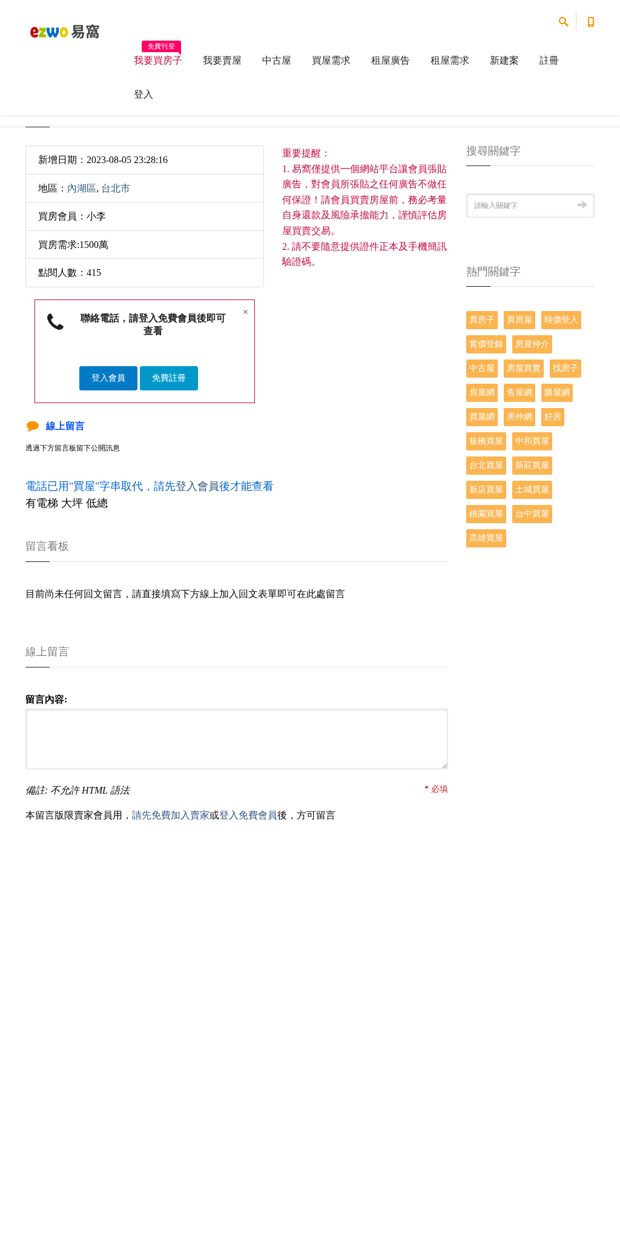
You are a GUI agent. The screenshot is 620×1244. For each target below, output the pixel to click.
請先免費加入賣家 (170, 815)
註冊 (549, 60)
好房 (552, 416)
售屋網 (519, 392)
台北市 (115, 188)
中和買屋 (532, 441)
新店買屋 (486, 489)
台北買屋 (486, 465)
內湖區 (81, 188)
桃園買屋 (486, 513)
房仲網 (519, 416)
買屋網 (482, 416)
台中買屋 (532, 513)
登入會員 (108, 378)
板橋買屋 (486, 441)
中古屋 (276, 60)
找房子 (565, 368)
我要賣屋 (222, 60)
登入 (143, 94)
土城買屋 (532, 489)
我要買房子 (158, 56)
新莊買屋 (532, 465)
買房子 (482, 319)
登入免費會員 (248, 815)
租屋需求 (449, 60)
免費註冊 (169, 378)
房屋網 (482, 392)
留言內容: (46, 699)
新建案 (504, 60)
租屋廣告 (390, 60)
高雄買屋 (486, 538)
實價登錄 (486, 344)
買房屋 (519, 319)
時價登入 (561, 319)
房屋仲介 (532, 344)
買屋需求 (331, 60)
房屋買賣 (524, 368)
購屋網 (557, 392)
